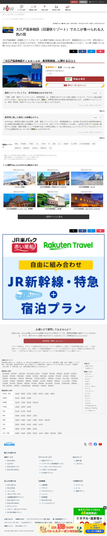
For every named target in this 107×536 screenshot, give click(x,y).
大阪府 (29, 420)
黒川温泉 (34, 383)
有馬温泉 (35, 381)
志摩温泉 (16, 385)
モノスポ (87, 393)
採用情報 (44, 497)
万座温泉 (28, 376)
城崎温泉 (28, 381)
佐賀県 (23, 433)
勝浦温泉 (50, 381)
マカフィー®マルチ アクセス (17, 509)
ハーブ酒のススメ (90, 410)
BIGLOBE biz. (11, 485)
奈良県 (41, 420)
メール (78, 488)
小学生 (43, 144)
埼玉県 (17, 402)
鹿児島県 (53, 433)
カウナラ (87, 398)
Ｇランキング (89, 376)
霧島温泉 (41, 383)
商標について (8, 526)
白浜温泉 (42, 381)
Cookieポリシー (26, 522)
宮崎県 (47, 433)
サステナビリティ (47, 491)
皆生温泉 (12, 383)
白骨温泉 (65, 376)
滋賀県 (17, 420)
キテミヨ (87, 388)
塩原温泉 (51, 376)
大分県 (41, 433)
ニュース (44, 494)
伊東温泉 (21, 378)
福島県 (52, 393)
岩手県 (29, 393)
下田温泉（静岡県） (40, 378)
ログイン (101, 2)
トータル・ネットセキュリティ (51, 467)
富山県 (17, 411)
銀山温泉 (5, 376)
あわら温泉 (65, 378)
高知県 (35, 429)
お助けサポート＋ (47, 460)
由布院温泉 (35, 385)
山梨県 (17, 407)
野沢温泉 (58, 376)
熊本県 (35, 433)
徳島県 (17, 429)
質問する (83, 2)
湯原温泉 (19, 383)
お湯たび (87, 384)
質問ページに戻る (54, 217)
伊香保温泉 (20, 376)
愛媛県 (29, 429)
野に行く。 (88, 396)
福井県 (29, 411)
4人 (37, 144)
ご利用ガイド (89, 368)
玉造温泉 (5, 383)
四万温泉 (35, 376)
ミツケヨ (87, 401)
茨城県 (29, 398)
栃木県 (17, 398)
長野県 (23, 407)
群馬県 (23, 398)
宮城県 (35, 393)
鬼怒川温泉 (43, 376)
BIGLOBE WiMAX (13, 470)
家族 (16, 144)
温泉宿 (66, 144)
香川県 (23, 429)
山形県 (47, 393)
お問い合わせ (8, 519)
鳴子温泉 (52, 373)
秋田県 (41, 393)
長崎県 (29, 433)
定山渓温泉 (6, 373)
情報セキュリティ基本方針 (63, 522)
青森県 (23, 393)
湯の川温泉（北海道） (33, 373)
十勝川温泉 (21, 373)
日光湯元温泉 (66, 383)
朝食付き (18, 148)
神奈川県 (35, 402)
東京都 (29, 402)
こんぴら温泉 (66, 381)
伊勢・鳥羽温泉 (7, 385)
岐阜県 (23, 415)
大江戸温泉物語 (85, 144)
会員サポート (80, 491)
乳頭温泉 (45, 373)
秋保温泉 (59, 373)
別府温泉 (27, 383)
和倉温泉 (51, 378)
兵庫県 (35, 420)
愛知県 (29, 415)
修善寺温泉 (28, 378)
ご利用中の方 (78, 481)
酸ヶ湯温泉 (49, 383)
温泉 (54, 144)
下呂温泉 (5, 381)
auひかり (10, 464)
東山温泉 (66, 373)
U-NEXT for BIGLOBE (49, 470)
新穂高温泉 (20, 381)
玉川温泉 (57, 383)
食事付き (43, 148)
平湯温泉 (12, 381)
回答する (74, 2)
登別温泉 (14, 373)
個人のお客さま (10, 452)
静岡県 (17, 415)
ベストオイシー (89, 391)
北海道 (17, 393)
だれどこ (87, 379)
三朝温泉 (74, 381)
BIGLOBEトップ (20, 526)
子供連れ (23, 144)
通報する (101, 111)
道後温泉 (57, 381)
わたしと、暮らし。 (91, 386)
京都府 (23, 420)
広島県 (35, 424)
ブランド (44, 488)
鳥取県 (17, 424)
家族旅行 (26, 148)
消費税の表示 (19, 519)
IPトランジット (12, 506)
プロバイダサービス (13, 494)
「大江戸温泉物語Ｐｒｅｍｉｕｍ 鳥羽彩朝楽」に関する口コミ (39, 60)
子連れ (31, 144)
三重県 (35, 415)
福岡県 (17, 433)
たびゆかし (88, 403)
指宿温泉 (51, 385)
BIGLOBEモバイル (13, 467)
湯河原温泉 (13, 378)
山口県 (41, 424)
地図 (50, 73)
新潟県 (29, 407)
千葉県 (23, 402)
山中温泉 (58, 378)
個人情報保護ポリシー (60, 519)
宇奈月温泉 (74, 378)
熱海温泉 (43, 385)
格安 (93, 144)
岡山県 (29, 424)
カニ (59, 144)
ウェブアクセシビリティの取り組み (38, 519)
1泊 (50, 148)
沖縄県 (60, 433)
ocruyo (87, 381)
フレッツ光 (11, 491)
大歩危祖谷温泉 (26, 385)
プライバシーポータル (11, 522)
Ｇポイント (88, 374)
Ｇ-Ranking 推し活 (90, 405)
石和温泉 (5, 378)
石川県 (23, 411)
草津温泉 (12, 376)
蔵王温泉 (73, 373)
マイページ (94, 2)
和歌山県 (47, 420)
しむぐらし (79, 464)
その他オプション (47, 473)
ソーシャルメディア (48, 503)
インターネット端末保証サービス (52, 464)
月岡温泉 (73, 376)
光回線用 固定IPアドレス (15, 497)
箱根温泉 (74, 383)
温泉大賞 (79, 460)
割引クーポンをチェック (77, 85)
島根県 (23, 424)
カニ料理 (74, 144)
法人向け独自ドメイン (14, 512)
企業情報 (41, 481)
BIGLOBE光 (11, 460)
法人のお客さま (10, 481)
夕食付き (35, 148)
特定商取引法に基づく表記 (43, 522)
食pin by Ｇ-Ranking (91, 408)
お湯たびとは (89, 366)
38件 (73, 67)
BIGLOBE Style (46, 500)
